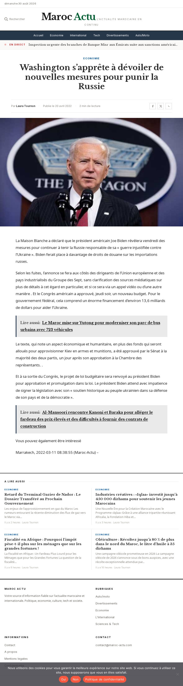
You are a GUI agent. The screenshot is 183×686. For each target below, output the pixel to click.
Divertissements (118, 35)
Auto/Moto (142, 35)
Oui (63, 679)
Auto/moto (103, 596)
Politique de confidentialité (104, 679)
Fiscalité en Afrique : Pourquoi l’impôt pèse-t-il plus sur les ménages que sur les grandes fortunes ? (42, 543)
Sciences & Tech (107, 624)
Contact (9, 645)
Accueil (38, 35)
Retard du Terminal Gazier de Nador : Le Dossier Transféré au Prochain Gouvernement (42, 498)
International (78, 35)
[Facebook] (153, 106)
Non (76, 679)
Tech (96, 35)
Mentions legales (16, 658)
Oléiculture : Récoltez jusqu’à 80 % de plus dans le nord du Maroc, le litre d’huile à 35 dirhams (135, 543)
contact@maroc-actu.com (114, 645)
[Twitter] (161, 106)
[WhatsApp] (169, 106)
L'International (105, 617)
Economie (56, 35)
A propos (10, 651)
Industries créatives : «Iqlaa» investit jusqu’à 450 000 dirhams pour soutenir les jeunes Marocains (136, 498)
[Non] (177, 674)
